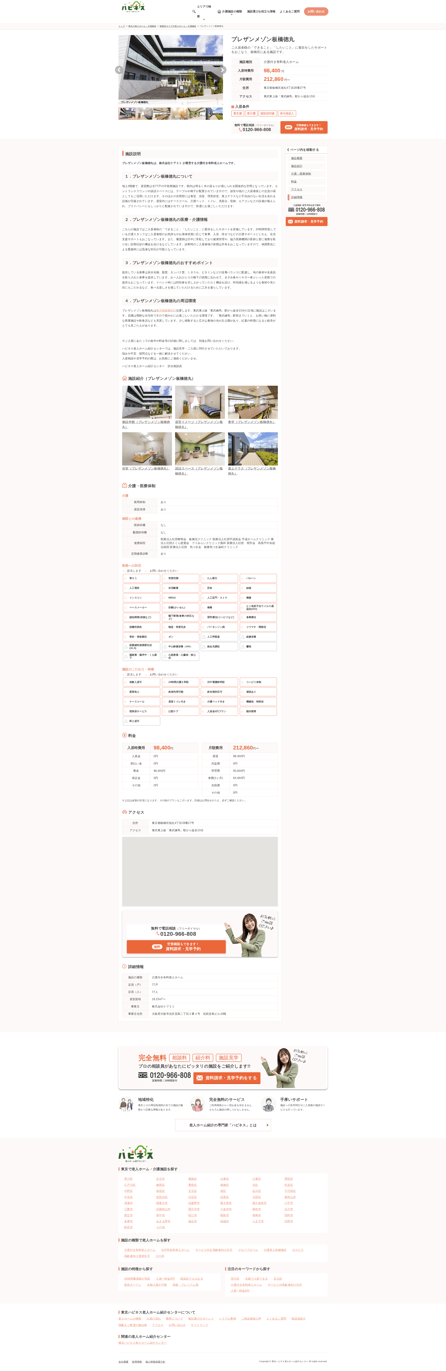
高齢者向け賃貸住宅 (137, 1256)
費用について (174, 1318)
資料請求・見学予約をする (231, 1077)
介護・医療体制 (301, 173)
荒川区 (235, 1278)
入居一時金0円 (165, 1278)
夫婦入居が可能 (157, 1284)
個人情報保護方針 (155, 1361)
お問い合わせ (316, 11)
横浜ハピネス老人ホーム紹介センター (142, 1342)
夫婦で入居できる (256, 1278)
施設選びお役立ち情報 (261, 11)
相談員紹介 (298, 1318)
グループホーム (248, 1249)
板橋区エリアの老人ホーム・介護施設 (178, 26)
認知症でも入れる (191, 1278)
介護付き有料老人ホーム (140, 1249)
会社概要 (123, 1361)
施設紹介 (296, 166)
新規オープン (132, 1284)
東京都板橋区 (164, 310)
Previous (119, 70)
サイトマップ (199, 1325)
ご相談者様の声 (251, 1318)
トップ (121, 26)
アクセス (296, 189)
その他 (160, 1256)
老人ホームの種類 (129, 1318)
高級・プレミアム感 (185, 1284)
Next (222, 70)
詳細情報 (296, 197)
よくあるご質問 (290, 11)
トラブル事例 (227, 1318)
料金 (294, 181)
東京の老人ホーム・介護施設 (142, 26)
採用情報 (137, 1361)
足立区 (278, 1278)
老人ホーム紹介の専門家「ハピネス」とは (223, 1125)
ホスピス (298, 1249)
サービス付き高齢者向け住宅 (213, 1249)
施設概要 (296, 158)
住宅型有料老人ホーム (175, 1249)
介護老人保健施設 (275, 1249)
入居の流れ (154, 1318)
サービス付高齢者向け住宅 (285, 1284)
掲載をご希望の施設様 (132, 1325)
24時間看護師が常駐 (137, 1278)
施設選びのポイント (201, 1318)
